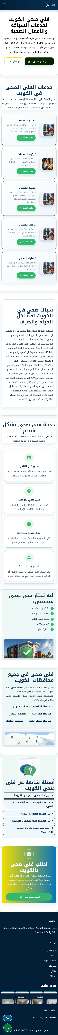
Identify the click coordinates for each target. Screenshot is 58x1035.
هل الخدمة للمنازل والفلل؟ (35, 814)
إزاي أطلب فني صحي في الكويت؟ (32, 795)
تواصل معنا (14, 61)
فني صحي (52, 950)
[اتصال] (7, 1018)
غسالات (53, 976)
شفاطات (52, 966)
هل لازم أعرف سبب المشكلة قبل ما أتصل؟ (32, 804)
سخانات (53, 955)
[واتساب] (7, 1027)
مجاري (54, 971)
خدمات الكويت (50, 960)
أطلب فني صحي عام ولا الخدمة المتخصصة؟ (35, 830)
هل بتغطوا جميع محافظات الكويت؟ (31, 821)
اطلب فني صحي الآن (39, 61)
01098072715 (40, 1017)
